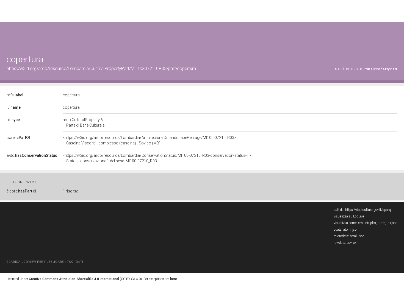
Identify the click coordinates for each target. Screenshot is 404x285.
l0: (14, 107)
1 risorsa (70, 191)
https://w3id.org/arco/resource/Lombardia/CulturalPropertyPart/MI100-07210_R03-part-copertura (101, 68)
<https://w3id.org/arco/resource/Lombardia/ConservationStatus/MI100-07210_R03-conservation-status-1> (157, 158)
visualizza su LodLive (349, 216)
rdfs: (15, 95)
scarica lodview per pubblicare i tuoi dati (45, 262)
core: (18, 137)
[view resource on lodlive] (394, 35)
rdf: (13, 120)
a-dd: (32, 155)
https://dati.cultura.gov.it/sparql (368, 210)
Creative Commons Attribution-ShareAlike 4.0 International (74, 279)
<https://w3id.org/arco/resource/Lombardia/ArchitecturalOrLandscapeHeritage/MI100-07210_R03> (149, 140)
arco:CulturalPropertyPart (85, 122)
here (173, 279)
